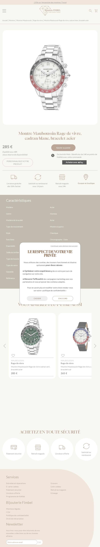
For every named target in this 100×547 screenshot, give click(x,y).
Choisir (37, 298)
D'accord (62, 298)
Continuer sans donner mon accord (64, 246)
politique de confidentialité (54, 290)
